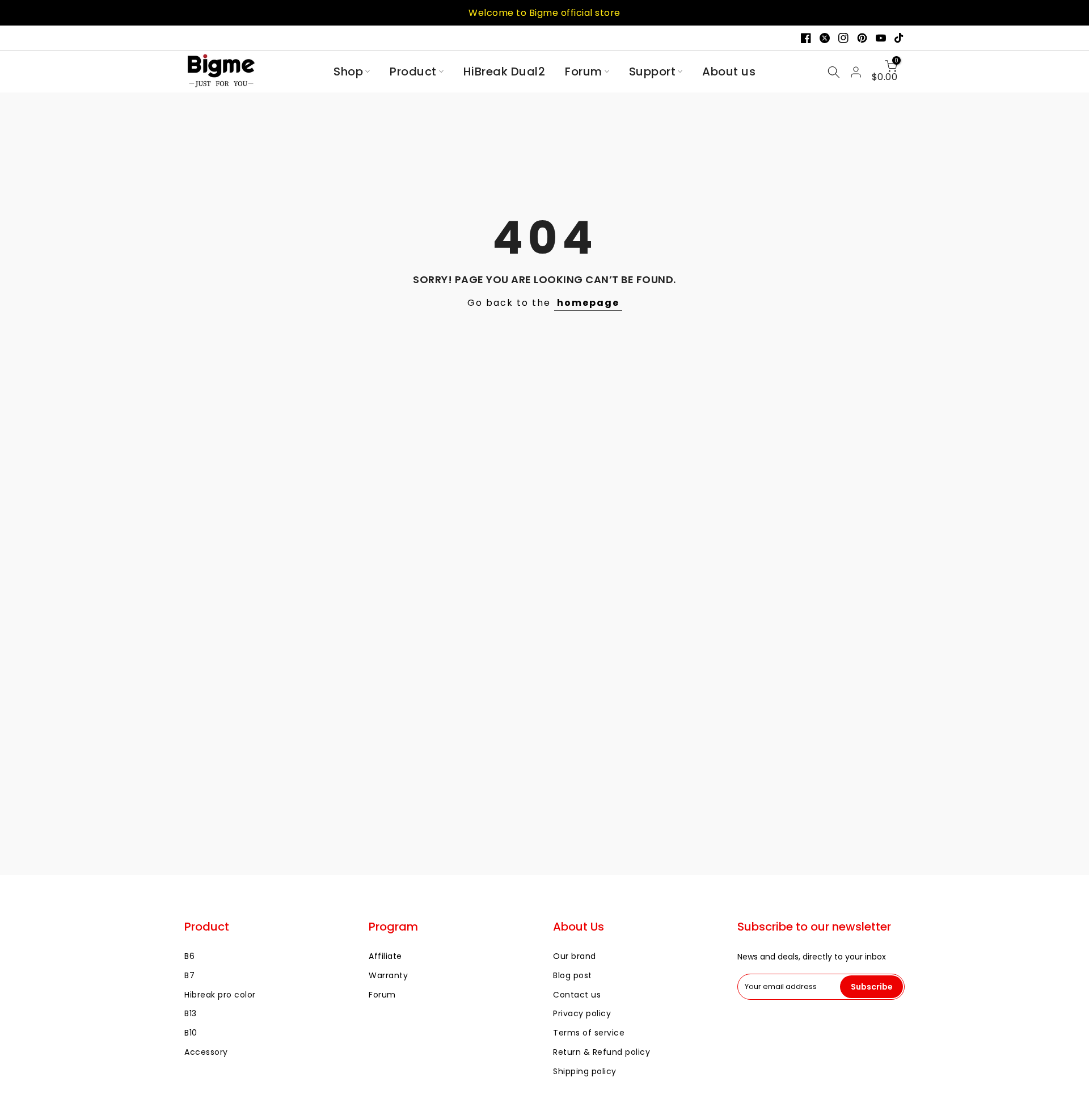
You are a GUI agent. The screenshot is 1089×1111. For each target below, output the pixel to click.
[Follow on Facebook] (806, 38)
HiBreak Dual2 (504, 71)
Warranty (388, 975)
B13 (190, 1013)
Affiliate (385, 956)
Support (652, 71)
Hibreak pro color (220, 994)
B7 (189, 975)
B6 (189, 956)
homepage (588, 302)
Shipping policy (585, 1071)
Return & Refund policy (601, 1052)
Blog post (572, 975)
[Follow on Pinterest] (862, 38)
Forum (583, 71)
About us (728, 71)
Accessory (206, 1052)
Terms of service (588, 1032)
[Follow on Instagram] (843, 38)
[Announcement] (544, 12)
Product (413, 71)
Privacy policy (582, 1013)
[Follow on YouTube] (881, 38)
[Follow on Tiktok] (899, 38)
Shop (348, 71)
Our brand (574, 956)
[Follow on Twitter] (825, 38)
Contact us (577, 994)
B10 (190, 1032)
